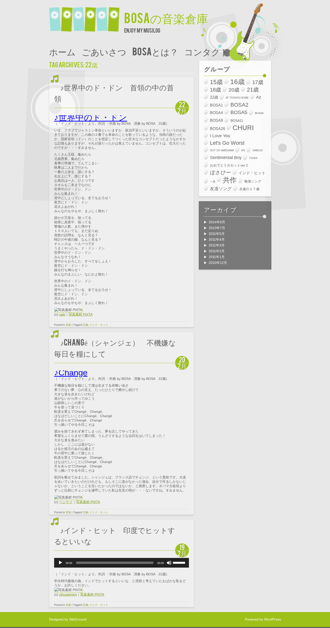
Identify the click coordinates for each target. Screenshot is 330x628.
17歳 (257, 82)
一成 (212, 181)
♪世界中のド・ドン (90, 117)
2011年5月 (217, 234)
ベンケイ (66, 502)
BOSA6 (259, 113)
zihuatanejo (68, 594)
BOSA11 (236, 121)
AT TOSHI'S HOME (237, 97)
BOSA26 (217, 128)
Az (258, 97)
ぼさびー (220, 172)
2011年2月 (217, 251)
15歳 (216, 82)
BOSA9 (216, 120)
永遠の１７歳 (249, 189)
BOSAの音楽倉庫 (166, 17)
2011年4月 (217, 239)
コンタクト (206, 51)
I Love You (220, 135)
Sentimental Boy (226, 157)
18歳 (215, 90)
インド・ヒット (99, 324)
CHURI (243, 127)
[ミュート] (169, 562)
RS (243, 150)
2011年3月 (217, 245)
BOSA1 (216, 105)
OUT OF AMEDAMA (222, 150)
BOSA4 (216, 112)
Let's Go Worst (227, 143)
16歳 (237, 82)
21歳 (253, 90)
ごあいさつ (104, 51)
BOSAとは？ (155, 51)
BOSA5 (238, 112)
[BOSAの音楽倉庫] (86, 16)
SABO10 (257, 150)
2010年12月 (218, 263)
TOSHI (253, 158)
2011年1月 (217, 257)
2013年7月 (217, 228)
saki (62, 314)
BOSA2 (239, 105)
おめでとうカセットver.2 (229, 165)
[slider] (180, 562)
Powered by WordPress (263, 619)
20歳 (234, 90)
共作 (230, 180)
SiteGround (77, 619)
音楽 (68, 324)
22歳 (85, 324)
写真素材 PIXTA (81, 314)
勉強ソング (252, 181)
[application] (121, 563)
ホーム (62, 51)
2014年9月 (217, 222)
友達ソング (221, 188)
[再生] (60, 562)
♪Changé (70, 372)
